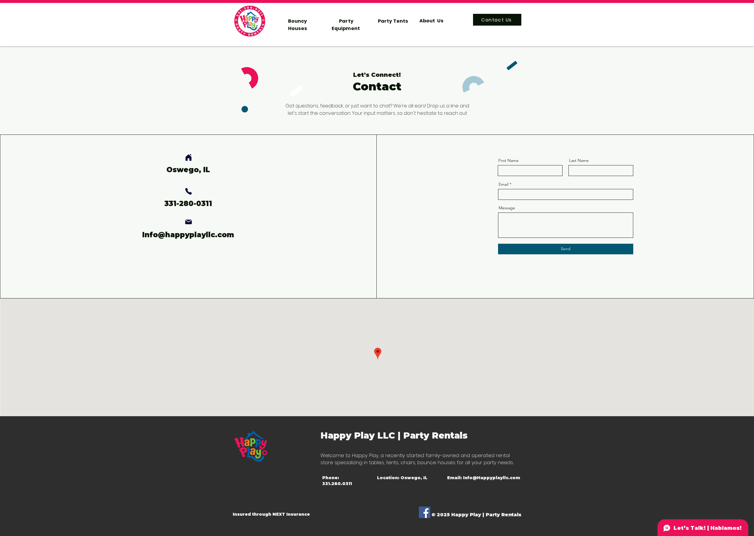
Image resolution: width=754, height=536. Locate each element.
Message (507, 208)
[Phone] (188, 191)
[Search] (515, 21)
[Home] (188, 157)
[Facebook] (424, 512)
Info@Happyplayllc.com (491, 477)
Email (503, 184)
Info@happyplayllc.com (188, 234)
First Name (508, 160)
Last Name (579, 160)
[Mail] (188, 222)
